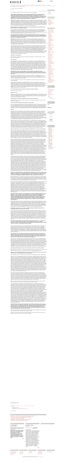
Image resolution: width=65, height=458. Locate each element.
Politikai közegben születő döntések (22, 408)
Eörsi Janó (49, 42)
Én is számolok (50, 144)
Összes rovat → (52, 98)
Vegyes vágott (50, 82)
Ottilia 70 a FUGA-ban (51, 69)
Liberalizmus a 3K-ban (51, 63)
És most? (49, 43)
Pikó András (12, 9)
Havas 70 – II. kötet (51, 52)
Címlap (38, 456)
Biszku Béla (50, 35)
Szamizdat (49, 13)
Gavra (49, 46)
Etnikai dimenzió (50, 44)
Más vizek (21, 453)
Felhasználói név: (51, 113)
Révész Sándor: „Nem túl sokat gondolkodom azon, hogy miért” (21, 417)
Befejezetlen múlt (50, 94)
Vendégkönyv (50, 91)
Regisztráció (51, 120)
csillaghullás (50, 128)
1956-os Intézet (50, 29)
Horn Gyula (50, 55)
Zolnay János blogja (13, 426)
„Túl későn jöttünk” (13, 425)
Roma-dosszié (50, 72)
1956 (49, 19)
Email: (48, 104)
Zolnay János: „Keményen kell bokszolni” (17, 418)
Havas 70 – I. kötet (51, 51)
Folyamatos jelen (50, 90)
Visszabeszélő (50, 97)
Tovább (23, 438)
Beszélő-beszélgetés (22, 6)
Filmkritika (49, 21)
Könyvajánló (50, 60)
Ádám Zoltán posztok (51, 32)
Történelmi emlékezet (51, 80)
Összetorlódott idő (50, 68)
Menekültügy (50, 65)
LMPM (49, 64)
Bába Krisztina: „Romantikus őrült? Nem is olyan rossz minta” (21, 419)
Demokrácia (50, 20)
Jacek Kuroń (50, 58)
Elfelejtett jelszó (51, 121)
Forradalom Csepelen (29, 425)
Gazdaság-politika (50, 47)
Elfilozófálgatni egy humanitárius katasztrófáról (51, 131)
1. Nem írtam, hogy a (51, 147)
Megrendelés (40, 453)
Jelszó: (51, 116)
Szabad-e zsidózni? (51, 74)
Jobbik (49, 59)
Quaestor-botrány (50, 71)
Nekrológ (49, 66)
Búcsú (49, 95)
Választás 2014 (50, 81)
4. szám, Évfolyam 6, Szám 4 (14, 6)
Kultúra (49, 96)
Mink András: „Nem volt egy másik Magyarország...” (19, 420)
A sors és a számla (51, 31)
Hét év (49, 53)
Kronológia (17, 407)
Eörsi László (27, 426)
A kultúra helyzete (51, 30)
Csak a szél (49, 38)
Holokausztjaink (50, 54)
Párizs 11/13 (50, 70)
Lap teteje (41, 456)
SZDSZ (49, 75)
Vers (49, 88)
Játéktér (49, 92)
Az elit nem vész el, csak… (14, 403)
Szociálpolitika (50, 22)
